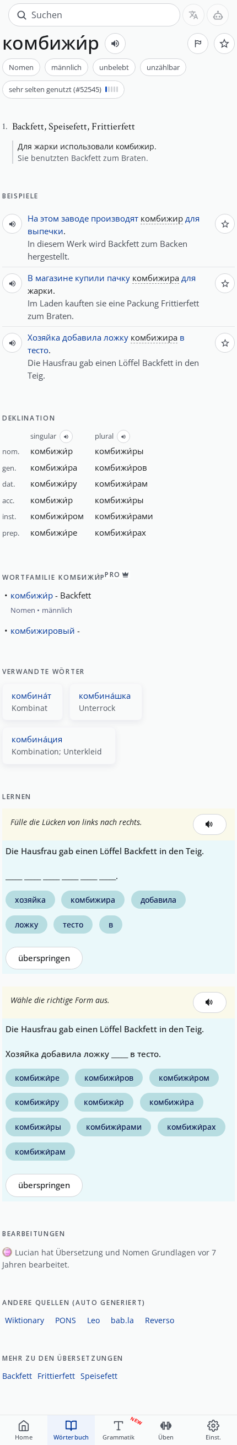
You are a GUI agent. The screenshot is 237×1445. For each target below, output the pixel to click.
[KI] (218, 15)
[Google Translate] (193, 15)
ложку (116, 337)
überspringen (44, 958)
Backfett (17, 1376)
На (33, 218)
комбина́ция (37, 739)
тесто (38, 349)
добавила (81, 337)
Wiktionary (24, 1320)
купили (90, 277)
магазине (54, 277)
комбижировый (42, 630)
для (192, 218)
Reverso (159, 1320)
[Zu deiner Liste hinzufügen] (224, 43)
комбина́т (31, 695)
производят (114, 218)
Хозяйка (44, 337)
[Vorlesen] (115, 43)
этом (49, 218)
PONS (65, 1320)
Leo (93, 1320)
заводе (75, 218)
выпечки (45, 230)
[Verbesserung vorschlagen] (197, 43)
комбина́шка (105, 695)
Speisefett (98, 1376)
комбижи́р (31, 595)
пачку (118, 277)
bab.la (122, 1320)
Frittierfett (56, 1376)
